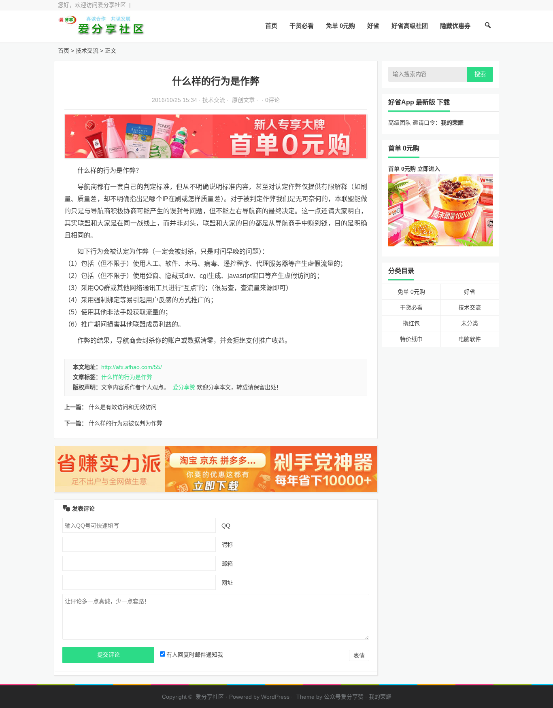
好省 (373, 25)
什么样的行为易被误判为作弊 (125, 423)
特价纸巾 (411, 339)
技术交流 (87, 50)
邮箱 (227, 563)
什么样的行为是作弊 (126, 377)
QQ (225, 525)
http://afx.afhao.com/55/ (131, 367)
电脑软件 (469, 339)
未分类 (469, 323)
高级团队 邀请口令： (426, 122)
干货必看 (301, 25)
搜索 (480, 74)
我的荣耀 (380, 696)
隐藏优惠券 (455, 25)
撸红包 (411, 323)
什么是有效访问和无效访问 (123, 407)
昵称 (227, 544)
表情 (359, 655)
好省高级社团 (409, 25)
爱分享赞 (183, 387)
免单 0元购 (340, 25)
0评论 (272, 100)
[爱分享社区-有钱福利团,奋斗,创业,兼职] (102, 31)
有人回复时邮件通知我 (194, 654)
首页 (271, 25)
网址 (227, 582)
